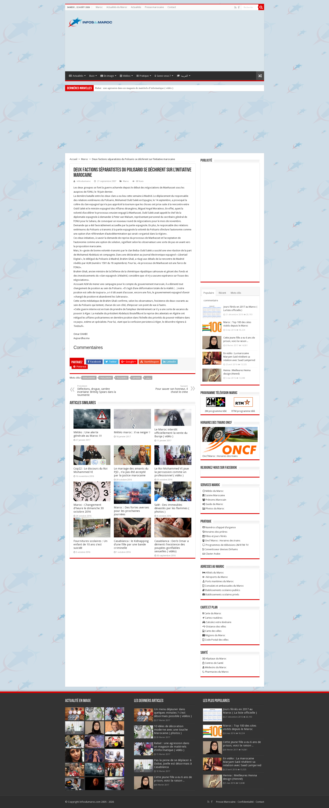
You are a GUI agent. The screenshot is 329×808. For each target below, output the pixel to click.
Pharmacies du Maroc (216, 671)
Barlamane (89, 378)
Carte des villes (212, 631)
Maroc (99, 7)
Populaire (209, 292)
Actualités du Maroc (116, 7)
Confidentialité (246, 801)
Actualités (136, 7)
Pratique (144, 75)
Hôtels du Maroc (214, 572)
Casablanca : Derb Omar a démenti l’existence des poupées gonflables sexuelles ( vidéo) (171, 546)
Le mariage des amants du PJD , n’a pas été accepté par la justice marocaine (131, 472)
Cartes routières (213, 617)
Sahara (136, 378)
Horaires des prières (215, 531)
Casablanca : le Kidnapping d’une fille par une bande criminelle (131, 544)
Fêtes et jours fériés (216, 536)
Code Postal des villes (216, 639)
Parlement (106, 378)
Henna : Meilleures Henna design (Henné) (240, 777)
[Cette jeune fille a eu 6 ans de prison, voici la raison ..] (211, 342)
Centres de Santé (213, 663)
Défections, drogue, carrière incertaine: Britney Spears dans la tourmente (96, 390)
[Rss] (235, 7)
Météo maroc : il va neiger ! (132, 432)
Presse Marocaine (226, 801)
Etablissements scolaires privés (222, 594)
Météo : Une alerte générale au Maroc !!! (87, 434)
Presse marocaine (154, 7)
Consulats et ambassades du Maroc (224, 585)
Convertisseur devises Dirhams (221, 549)
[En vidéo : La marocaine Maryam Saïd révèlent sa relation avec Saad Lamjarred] (211, 358)
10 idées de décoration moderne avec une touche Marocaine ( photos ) (171, 729)
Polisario (122, 378)
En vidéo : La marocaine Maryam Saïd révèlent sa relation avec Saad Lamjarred (239, 357)
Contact (172, 7)
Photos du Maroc (214, 508)
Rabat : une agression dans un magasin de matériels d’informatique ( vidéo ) (134, 88)
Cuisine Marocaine (214, 495)
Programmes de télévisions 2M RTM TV (226, 544)
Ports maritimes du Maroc (219, 581)
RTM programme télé (243, 411)
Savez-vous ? (164, 75)
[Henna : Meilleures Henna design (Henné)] (211, 375)
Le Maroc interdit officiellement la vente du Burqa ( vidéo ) (170, 433)
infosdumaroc (84, 181)
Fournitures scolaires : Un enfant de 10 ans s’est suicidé (90, 544)
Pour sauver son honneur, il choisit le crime (171, 389)
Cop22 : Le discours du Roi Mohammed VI (90, 470)
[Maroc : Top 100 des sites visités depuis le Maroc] (211, 327)
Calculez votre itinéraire (218, 622)
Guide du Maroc (214, 504)
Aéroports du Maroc (216, 577)
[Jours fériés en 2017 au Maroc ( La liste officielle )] (211, 311)
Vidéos (126, 75)
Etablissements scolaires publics (222, 590)
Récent (222, 292)
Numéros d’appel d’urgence (220, 527)
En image (109, 75)
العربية (184, 75)
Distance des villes (216, 626)
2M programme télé (216, 411)
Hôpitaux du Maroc (215, 658)
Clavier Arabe (212, 553)
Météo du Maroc (214, 491)
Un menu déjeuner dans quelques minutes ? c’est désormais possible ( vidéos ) (173, 713)
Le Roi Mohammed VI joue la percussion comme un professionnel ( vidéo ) (171, 472)
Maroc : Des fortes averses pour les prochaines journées (131, 511)
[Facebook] (239, 7)
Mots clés (236, 292)
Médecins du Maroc (215, 667)
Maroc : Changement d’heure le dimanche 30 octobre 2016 (88, 508)
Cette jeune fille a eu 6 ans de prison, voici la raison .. (173, 778)
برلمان (148, 378)
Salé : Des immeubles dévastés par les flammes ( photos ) (171, 508)
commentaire (211, 300)
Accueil (73, 159)
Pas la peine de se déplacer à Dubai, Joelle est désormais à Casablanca (173, 763)
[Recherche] (261, 7)
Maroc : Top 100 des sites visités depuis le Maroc (239, 727)
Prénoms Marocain (215, 499)
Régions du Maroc (215, 635)
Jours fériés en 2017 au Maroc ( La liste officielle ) (240, 711)
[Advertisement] (192, 41)
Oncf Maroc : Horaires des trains (220, 456)
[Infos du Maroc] (90, 21)
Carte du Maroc (212, 613)
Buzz (91, 75)
